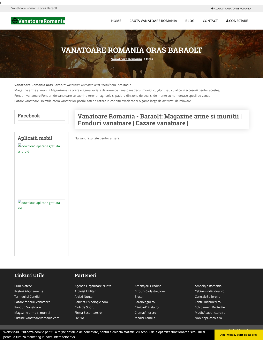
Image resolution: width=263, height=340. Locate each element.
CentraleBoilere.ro (207, 296)
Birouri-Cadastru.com (150, 291)
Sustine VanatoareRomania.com (36, 318)
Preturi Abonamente (28, 291)
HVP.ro (79, 318)
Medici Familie (145, 318)
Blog (190, 20)
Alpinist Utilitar (85, 291)
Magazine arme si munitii (32, 312)
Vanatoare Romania (126, 59)
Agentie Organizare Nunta (93, 286)
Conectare (238, 20)
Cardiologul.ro (145, 302)
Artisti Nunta (83, 296)
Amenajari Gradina (148, 286)
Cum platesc (23, 286)
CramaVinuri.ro (145, 312)
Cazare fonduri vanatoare (32, 302)
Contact (210, 20)
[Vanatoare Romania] (38, 20)
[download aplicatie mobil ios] (41, 225)
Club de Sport (84, 307)
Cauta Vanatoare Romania (153, 20)
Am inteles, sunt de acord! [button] (238, 334)
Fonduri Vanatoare (27, 307)
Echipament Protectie (210, 307)
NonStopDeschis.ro (208, 318)
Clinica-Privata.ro (147, 307)
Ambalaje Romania (208, 286)
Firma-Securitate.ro (88, 312)
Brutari (139, 296)
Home (116, 20)
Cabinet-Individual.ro (209, 291)
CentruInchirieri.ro (208, 302)
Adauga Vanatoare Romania (232, 8)
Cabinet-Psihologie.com (91, 302)
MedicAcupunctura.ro (210, 312)
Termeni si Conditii (27, 296)
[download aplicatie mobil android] (41, 168)
